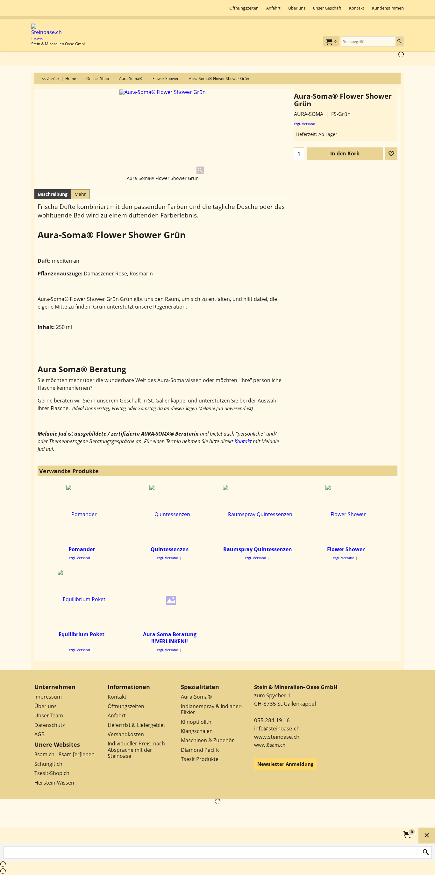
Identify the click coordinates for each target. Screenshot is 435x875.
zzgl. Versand (304, 123)
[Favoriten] (391, 154)
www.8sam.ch (269, 745)
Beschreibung (53, 194)
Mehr (80, 194)
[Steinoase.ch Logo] (59, 31)
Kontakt (243, 441)
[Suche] (399, 41)
